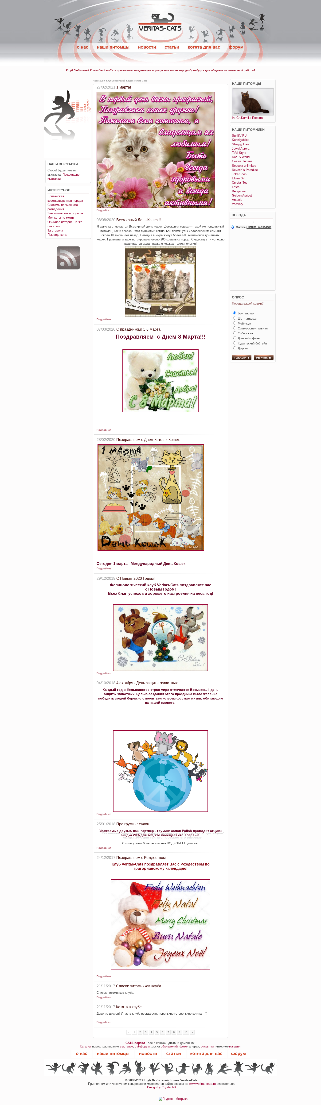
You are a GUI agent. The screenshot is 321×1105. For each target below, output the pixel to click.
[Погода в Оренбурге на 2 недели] (259, 227)
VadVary (237, 204)
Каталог (85, 1046)
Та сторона (55, 230)
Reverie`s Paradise (245, 170)
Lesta (235, 187)
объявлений (169, 1046)
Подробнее (104, 210)
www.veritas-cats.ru (202, 1084)
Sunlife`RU (239, 135)
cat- (137, 1046)
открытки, (208, 1046)
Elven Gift (239, 178)
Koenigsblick (240, 140)
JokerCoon (239, 174)
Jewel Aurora (240, 148)
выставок (126, 1046)
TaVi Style (239, 153)
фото (183, 1046)
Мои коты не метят (60, 217)
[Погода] (239, 227)
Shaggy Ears (241, 144)
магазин (234, 1046)
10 (185, 1032)
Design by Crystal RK (161, 1087)
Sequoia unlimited (244, 165)
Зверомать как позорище (65, 213)
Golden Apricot (242, 195)
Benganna (239, 191)
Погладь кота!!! (58, 234)
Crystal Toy (239, 182)
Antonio (237, 199)
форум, (145, 1046)
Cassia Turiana (242, 161)
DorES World (241, 157)
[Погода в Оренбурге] (251, 222)
